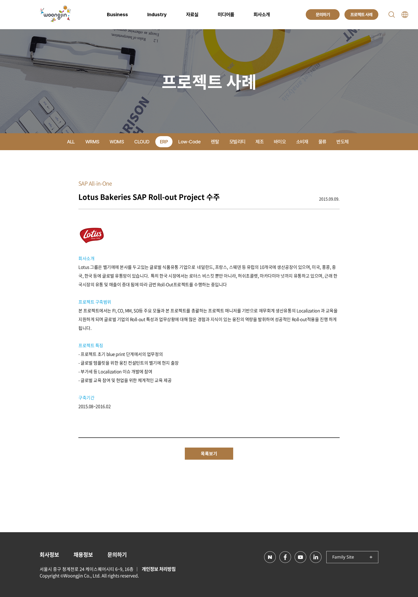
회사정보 (49, 554)
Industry (157, 14)
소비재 (302, 142)
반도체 (342, 142)
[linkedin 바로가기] (315, 557)
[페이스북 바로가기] (285, 557)
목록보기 (209, 453)
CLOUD (141, 142)
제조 (259, 142)
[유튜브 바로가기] (300, 557)
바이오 (280, 142)
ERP (164, 142)
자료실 (192, 14)
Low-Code (189, 142)
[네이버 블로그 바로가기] (270, 557)
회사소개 (262, 14)
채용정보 (83, 554)
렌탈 (215, 142)
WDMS (117, 142)
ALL (71, 142)
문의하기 (117, 554)
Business (117, 14)
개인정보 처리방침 (159, 569)
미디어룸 (226, 14)
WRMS (92, 142)
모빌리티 (237, 142)
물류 (322, 142)
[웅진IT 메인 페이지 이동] (55, 14)
